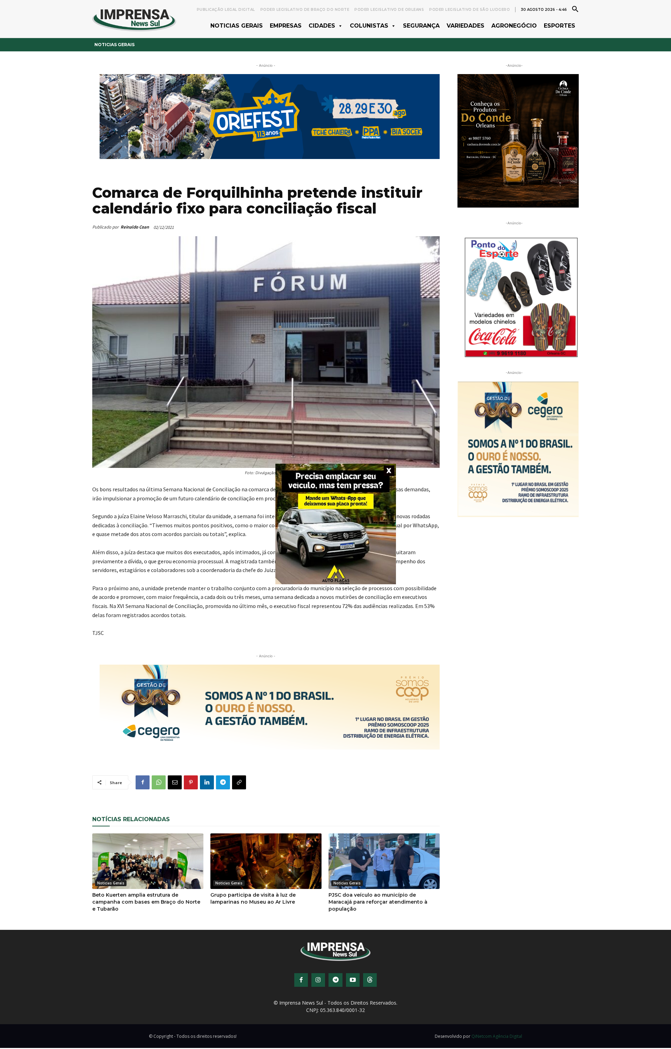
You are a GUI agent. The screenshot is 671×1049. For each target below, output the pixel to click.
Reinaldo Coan (135, 227)
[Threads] (370, 980)
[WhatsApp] (159, 782)
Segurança (421, 25)
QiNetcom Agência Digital (496, 1036)
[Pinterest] (191, 782)
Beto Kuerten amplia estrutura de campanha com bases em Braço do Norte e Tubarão (146, 902)
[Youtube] (353, 980)
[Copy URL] (239, 782)
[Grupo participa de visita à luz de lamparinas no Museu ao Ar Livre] (266, 861)
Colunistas (369, 25)
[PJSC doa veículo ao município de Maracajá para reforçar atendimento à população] (384, 861)
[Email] (175, 782)
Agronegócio (514, 25)
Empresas (286, 25)
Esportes (559, 25)
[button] (575, 8)
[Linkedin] (207, 782)
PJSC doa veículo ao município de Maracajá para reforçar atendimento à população (378, 902)
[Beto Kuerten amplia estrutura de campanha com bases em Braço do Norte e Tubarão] (147, 861)
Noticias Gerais (236, 25)
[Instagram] (318, 980)
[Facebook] (143, 782)
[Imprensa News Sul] (134, 19)
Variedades (465, 25)
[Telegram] (223, 782)
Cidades (322, 25)
